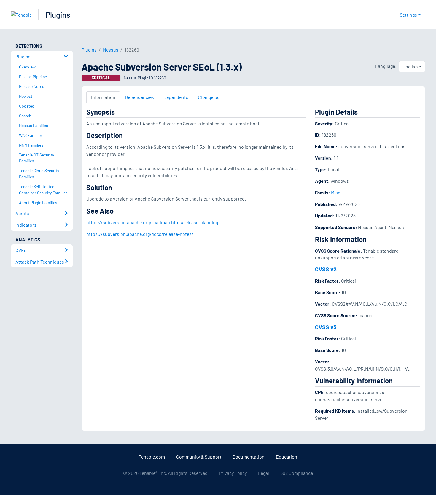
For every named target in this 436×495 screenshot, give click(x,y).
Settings (408, 14)
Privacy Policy (233, 473)
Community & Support (199, 456)
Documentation (249, 456)
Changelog (208, 97)
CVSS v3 (326, 326)
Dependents (175, 97)
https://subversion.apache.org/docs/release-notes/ (139, 234)
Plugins (58, 14)
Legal (263, 473)
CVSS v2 (326, 269)
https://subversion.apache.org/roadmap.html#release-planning (152, 222)
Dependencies (139, 97)
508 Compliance (296, 473)
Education (286, 456)
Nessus (110, 49)
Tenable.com (152, 456)
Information (103, 97)
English (410, 66)
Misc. (336, 192)
